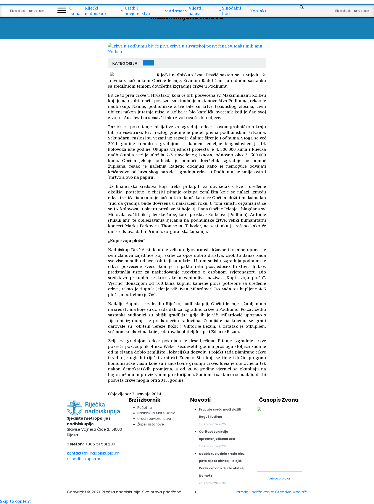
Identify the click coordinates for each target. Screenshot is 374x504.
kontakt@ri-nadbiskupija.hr (93, 453)
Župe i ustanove (150, 424)
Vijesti (148, 62)
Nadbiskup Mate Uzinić (156, 413)
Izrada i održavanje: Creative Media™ (271, 492)
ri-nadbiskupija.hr (83, 458)
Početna (144, 407)
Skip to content (15, 501)
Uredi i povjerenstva (154, 418)
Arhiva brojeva (279, 478)
